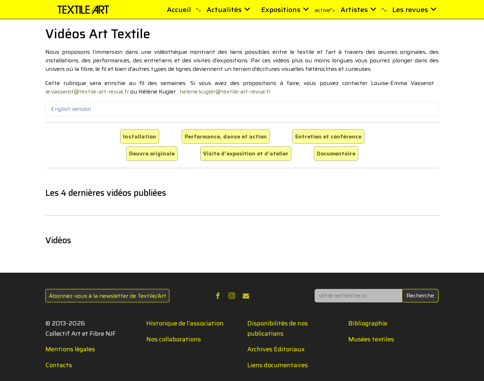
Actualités (224, 9)
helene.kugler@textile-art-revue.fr (225, 91)
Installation (139, 136)
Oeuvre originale (152, 153)
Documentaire (336, 153)
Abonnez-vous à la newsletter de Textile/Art (107, 295)
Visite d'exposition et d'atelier (245, 153)
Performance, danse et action (226, 136)
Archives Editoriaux (276, 349)
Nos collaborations (173, 339)
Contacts (58, 365)
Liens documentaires (277, 365)
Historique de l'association (185, 323)
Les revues (410, 9)
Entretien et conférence (328, 136)
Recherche (420, 295)
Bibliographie (367, 323)
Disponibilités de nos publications (277, 328)
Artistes (354, 9)
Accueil (179, 9)
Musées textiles (371, 339)
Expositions (280, 9)
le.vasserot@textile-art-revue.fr (87, 91)
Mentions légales (70, 349)
